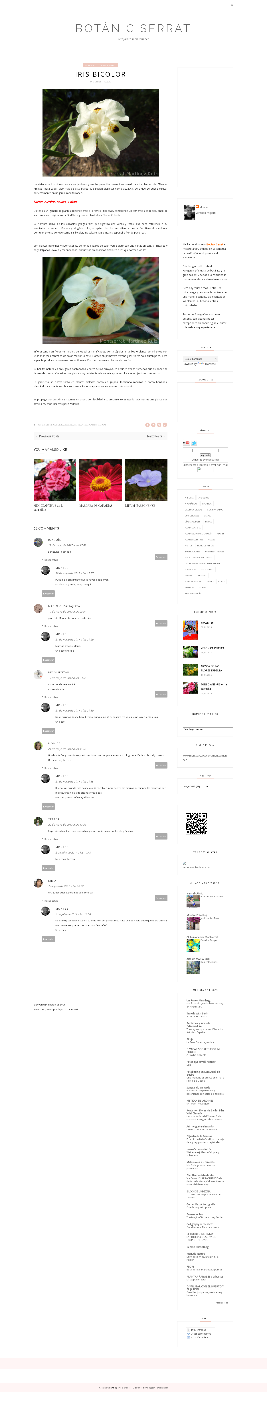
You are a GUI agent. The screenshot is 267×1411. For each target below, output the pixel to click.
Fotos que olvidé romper (201, 1061)
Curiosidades (192, 515)
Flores (220, 533)
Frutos (188, 545)
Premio (209, 581)
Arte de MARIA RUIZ (198, 959)
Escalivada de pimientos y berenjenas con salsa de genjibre (205, 1092)
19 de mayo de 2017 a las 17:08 (67, 545)
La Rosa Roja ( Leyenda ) (200, 1042)
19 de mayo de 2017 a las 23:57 (67, 611)
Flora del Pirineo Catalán (198, 533)
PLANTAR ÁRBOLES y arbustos (205, 1276)
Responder (161, 557)
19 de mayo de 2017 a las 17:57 (74, 573)
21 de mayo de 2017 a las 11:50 (67, 749)
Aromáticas (191, 503)
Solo (189, 1064)
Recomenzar (58, 672)
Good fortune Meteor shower (203, 1227)
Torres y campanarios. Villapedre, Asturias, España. (205, 1030)
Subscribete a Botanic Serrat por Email (205, 465)
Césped (207, 515)
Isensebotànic (195, 893)
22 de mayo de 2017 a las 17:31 (67, 824)
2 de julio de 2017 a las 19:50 (73, 914)
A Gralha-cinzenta (196, 1055)
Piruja (190, 1039)
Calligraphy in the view (200, 1224)
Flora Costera (193, 527)
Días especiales (192, 521)
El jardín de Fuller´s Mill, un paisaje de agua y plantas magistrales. (205, 1141)
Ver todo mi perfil (206, 212)
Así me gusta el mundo (200, 1126)
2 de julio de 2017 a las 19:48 (73, 852)
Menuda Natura (196, 1253)
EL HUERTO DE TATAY (200, 1234)
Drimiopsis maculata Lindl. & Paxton (202, 1258)
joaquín (55, 540)
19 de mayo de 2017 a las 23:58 (67, 678)
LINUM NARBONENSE (140, 505)
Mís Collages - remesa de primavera (201, 1166)
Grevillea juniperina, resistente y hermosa (205, 1294)
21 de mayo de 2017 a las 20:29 (74, 639)
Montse (97, 81)
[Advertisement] (205, 127)
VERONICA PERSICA (212, 648)
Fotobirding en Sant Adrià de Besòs (203, 1073)
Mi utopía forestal (196, 1279)
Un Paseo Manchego (199, 1000)
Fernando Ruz (195, 1214)
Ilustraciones (192, 551)
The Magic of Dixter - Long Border (205, 1217)
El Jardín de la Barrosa (199, 1136)
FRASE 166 (207, 622)
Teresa (54, 819)
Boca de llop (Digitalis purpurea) (204, 1269)
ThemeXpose (124, 1387)
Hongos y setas (205, 545)
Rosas (221, 581)
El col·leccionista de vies (201, 1175)
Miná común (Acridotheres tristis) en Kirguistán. (205, 1005)
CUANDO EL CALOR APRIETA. (202, 1129)
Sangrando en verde (198, 1087)
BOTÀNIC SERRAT (133, 28)
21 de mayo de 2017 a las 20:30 (74, 710)
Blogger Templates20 (157, 1387)
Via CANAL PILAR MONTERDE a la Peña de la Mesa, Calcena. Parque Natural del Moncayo (205, 1181)
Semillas (189, 587)
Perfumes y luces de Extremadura (198, 1024)
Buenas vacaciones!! (212, 896)
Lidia (52, 880)
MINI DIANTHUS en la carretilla (48, 507)
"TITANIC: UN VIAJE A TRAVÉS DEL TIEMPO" (204, 1196)
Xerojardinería (193, 593)
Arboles (189, 497)
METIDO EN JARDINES (200, 1100)
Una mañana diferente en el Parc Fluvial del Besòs (205, 1079)
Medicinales (207, 569)
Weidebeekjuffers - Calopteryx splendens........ (204, 1154)
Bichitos (207, 503)
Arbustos (204, 497)
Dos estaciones (209, 962)
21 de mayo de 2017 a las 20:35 (74, 781)
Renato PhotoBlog (198, 1247)
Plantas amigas (97, 424)
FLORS (191, 1266)
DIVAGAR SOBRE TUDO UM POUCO (203, 1050)
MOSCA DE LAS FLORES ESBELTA (211, 668)
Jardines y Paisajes (214, 551)
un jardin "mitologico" (199, 1103)
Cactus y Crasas (193, 509)
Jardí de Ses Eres (210, 918)
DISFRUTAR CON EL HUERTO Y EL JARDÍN (205, 1288)
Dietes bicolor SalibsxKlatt (100, 65)
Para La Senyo (209, 940)
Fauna (208, 521)
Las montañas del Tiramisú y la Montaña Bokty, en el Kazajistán (204, 1118)
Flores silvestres (194, 539)
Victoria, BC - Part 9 (197, 1016)
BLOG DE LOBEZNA (199, 1191)
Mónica (54, 743)
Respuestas (51, 559)
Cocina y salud (215, 509)
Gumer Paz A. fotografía (201, 1204)
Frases (211, 539)
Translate (210, 364)
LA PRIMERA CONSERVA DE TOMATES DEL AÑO (201, 1238)
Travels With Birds (197, 1013)
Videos (202, 587)
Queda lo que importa (199, 1207)
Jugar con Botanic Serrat (199, 557)
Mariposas (190, 569)
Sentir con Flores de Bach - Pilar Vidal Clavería (205, 1112)
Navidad (189, 575)
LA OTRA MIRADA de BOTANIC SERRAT (202, 563)
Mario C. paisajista (64, 606)
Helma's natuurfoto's (199, 1149)
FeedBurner (212, 459)
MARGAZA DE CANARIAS (95, 505)
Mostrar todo (222, 1302)
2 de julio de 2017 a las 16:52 (65, 886)
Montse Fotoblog (197, 915)
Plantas (82, 424)
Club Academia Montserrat (202, 937)
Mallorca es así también (201, 1162)
